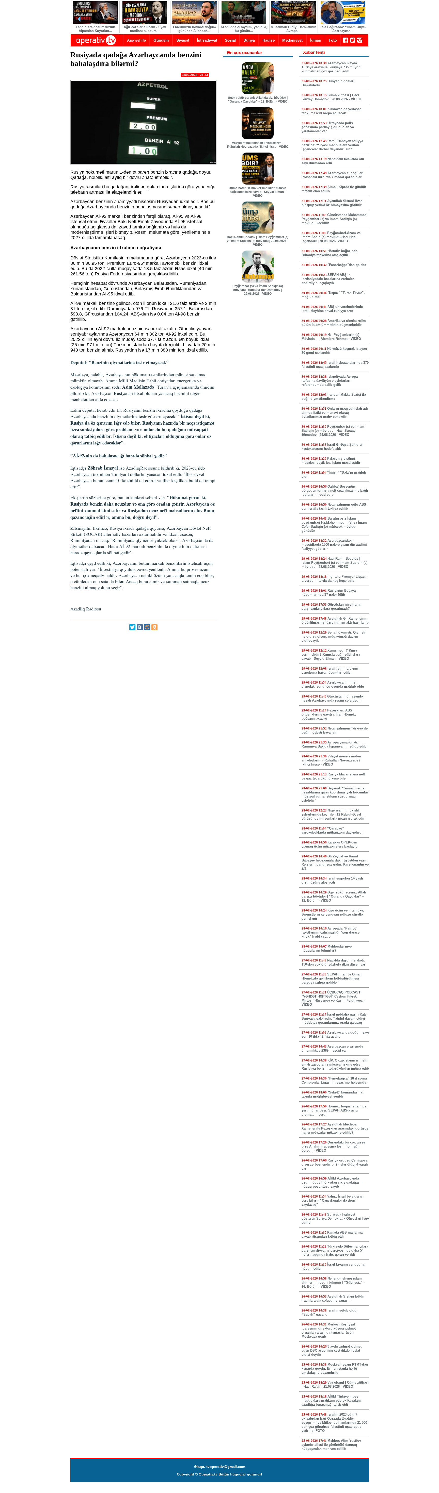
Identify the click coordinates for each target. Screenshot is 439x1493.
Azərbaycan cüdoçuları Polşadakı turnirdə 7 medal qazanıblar (333, 175)
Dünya (249, 40)
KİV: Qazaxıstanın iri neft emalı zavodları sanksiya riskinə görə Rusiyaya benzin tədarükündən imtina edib (335, 1064)
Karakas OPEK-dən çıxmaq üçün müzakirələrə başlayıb (329, 844)
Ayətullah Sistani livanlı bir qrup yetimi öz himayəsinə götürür (333, 203)
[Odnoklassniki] (154, 627)
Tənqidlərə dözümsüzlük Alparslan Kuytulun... (95, 29)
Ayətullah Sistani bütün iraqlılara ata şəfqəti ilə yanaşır (333, 1298)
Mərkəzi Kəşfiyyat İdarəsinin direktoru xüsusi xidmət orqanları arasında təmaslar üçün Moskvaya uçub (329, 1330)
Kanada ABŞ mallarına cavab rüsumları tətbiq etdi (332, 1234)
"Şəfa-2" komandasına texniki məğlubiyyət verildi (332, 1094)
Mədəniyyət (292, 40)
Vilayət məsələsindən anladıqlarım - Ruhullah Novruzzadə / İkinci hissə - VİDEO (257, 144)
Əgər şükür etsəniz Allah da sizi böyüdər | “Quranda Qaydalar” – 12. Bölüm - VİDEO (258, 99)
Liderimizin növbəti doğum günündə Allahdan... (194, 29)
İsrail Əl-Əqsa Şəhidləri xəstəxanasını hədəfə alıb (333, 447)
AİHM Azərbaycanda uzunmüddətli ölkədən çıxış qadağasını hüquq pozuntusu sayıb (333, 1182)
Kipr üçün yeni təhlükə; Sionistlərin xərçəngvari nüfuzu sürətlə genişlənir (333, 914)
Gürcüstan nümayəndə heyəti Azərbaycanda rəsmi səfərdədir (332, 698)
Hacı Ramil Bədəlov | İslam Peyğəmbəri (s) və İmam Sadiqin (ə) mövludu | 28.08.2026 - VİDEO (257, 240)
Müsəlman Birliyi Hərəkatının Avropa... (293, 29)
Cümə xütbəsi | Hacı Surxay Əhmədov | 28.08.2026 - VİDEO (331, 97)
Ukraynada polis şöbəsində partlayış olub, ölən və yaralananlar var (328, 127)
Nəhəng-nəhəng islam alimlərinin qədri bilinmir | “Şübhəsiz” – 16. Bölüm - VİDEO (333, 1282)
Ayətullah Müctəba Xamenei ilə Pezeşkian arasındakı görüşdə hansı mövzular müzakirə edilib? (335, 1128)
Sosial (230, 40)
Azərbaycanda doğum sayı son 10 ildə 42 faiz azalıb (335, 1034)
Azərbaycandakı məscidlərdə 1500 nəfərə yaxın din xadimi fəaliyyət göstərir (334, 545)
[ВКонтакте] (140, 627)
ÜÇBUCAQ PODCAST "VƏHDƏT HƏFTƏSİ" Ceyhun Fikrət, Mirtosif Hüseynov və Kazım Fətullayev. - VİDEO (333, 998)
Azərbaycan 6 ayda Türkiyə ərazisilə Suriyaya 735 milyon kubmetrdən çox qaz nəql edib (331, 67)
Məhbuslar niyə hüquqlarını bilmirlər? (327, 948)
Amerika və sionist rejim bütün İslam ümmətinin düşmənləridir (334, 323)
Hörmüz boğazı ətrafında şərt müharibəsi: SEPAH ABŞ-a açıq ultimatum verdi (334, 1110)
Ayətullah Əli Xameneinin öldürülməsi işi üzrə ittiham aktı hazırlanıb (335, 620)
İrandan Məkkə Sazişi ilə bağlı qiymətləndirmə (334, 397)
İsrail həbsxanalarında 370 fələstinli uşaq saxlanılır (335, 365)
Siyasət (182, 40)
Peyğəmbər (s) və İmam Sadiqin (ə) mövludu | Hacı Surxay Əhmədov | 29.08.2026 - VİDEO (257, 289)
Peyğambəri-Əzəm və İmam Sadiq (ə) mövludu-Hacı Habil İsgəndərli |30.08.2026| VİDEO (331, 237)
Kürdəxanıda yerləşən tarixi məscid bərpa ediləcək (332, 111)
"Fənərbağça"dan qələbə (346, 265)
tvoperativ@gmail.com (225, 1467)
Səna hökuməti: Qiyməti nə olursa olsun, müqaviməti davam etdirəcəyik (333, 636)
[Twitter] (132, 627)
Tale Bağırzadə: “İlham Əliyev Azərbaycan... (343, 29)
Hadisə (268, 40)
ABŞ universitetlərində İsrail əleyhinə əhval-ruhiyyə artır (332, 309)
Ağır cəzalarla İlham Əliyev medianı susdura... (145, 29)
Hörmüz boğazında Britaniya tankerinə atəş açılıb (329, 253)
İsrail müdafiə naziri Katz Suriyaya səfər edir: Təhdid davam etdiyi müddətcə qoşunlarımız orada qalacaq (334, 1018)
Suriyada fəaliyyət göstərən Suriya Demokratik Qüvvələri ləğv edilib (335, 1218)
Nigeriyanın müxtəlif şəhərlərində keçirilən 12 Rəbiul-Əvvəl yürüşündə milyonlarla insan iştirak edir (333, 814)
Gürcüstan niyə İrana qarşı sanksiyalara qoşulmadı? (331, 606)
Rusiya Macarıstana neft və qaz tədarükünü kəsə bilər (333, 776)
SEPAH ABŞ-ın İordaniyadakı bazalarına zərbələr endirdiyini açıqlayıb (328, 279)
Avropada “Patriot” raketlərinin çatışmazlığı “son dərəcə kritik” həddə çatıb (330, 932)
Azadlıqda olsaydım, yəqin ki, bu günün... (244, 29)
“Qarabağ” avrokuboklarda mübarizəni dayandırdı (332, 830)
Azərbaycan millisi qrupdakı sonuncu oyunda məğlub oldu (333, 684)
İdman (315, 40)
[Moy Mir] (147, 627)
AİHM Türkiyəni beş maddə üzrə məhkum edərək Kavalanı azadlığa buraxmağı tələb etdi (331, 1400)
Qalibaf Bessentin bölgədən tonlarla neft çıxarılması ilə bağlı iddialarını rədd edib (335, 490)
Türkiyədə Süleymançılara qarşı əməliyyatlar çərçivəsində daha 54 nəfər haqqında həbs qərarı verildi (335, 1250)
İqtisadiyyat (207, 40)
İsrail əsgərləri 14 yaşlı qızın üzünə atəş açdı (332, 880)
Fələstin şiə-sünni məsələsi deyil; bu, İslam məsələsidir (331, 461)
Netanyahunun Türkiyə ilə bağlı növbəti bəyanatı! (335, 730)
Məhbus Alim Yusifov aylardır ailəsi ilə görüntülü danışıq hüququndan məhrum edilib (331, 1445)
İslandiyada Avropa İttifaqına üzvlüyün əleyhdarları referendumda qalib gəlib (330, 381)
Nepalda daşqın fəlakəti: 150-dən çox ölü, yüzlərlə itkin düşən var (333, 962)
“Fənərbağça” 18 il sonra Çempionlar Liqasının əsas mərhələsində (334, 1080)
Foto (333, 40)
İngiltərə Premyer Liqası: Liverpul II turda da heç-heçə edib (334, 579)
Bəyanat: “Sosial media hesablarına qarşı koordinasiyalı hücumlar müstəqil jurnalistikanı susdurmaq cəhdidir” (335, 794)
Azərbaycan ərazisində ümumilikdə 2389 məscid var (332, 1048)
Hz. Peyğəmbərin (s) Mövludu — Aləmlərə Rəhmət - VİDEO (331, 337)
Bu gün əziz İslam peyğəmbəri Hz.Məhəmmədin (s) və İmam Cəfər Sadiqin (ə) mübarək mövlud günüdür (334, 525)
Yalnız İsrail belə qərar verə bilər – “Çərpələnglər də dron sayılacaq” (332, 1200)
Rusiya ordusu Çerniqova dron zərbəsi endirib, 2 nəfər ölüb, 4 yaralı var (335, 1164)
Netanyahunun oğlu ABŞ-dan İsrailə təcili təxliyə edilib (334, 506)
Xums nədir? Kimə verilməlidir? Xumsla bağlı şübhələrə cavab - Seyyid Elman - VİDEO (257, 191)
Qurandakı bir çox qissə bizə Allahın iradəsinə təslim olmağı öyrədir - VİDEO (333, 1146)
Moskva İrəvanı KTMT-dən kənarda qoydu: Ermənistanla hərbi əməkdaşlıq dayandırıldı (335, 1368)
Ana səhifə (136, 40)
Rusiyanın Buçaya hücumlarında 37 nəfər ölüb (329, 592)
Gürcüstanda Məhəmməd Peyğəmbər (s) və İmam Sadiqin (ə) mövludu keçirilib (334, 219)
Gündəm (161, 40)
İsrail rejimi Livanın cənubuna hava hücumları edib (330, 670)
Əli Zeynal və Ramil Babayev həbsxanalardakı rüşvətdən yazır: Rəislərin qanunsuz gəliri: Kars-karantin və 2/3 (335, 862)
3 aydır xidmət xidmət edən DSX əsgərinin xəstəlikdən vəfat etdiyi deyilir (332, 1350)
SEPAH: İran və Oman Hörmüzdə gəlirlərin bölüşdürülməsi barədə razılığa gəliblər (332, 978)
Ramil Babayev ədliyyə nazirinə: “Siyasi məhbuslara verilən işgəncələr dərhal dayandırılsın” (332, 145)
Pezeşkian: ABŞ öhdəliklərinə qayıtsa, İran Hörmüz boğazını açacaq (329, 714)
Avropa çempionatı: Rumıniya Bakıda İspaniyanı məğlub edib (334, 744)
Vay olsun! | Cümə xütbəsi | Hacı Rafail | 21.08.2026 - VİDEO (335, 1384)
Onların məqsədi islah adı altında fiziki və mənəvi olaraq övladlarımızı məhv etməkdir (335, 413)
